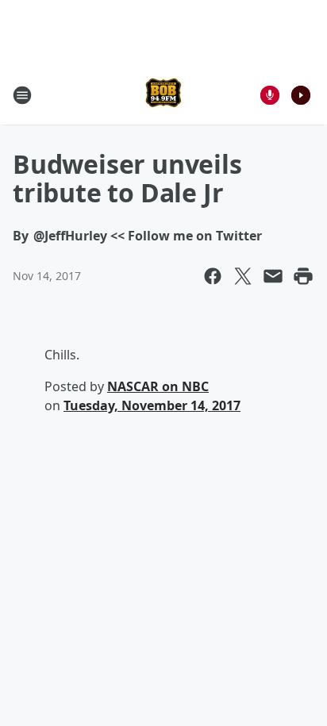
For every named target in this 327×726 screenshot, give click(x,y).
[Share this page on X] (243, 276)
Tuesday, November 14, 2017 (151, 405)
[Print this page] (303, 276)
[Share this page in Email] (273, 276)
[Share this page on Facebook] (213, 276)
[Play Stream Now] (300, 95)
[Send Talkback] (269, 95)
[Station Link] (163, 95)
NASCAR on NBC (158, 386)
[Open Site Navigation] (22, 95)
